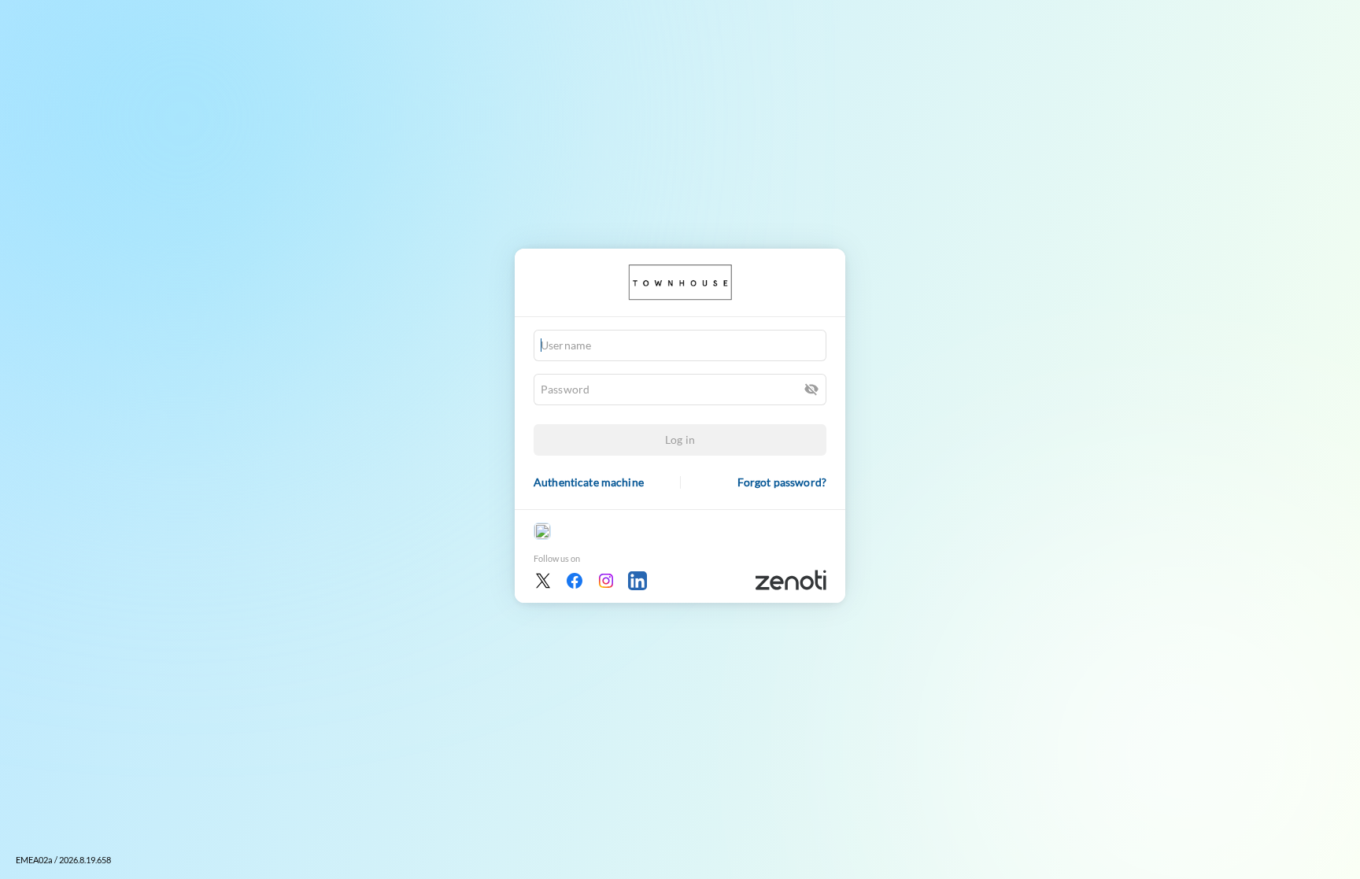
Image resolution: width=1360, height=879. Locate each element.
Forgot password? (781, 482)
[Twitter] (543, 580)
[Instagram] (606, 580)
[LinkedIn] (637, 580)
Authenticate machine (589, 482)
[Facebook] (574, 580)
